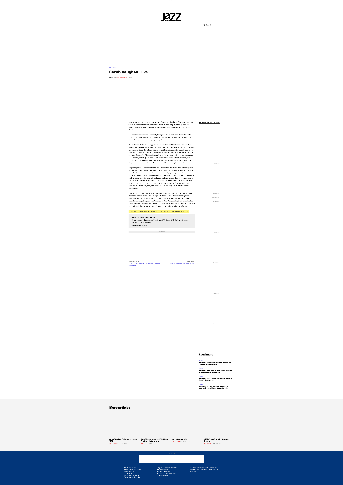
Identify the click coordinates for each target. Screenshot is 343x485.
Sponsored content (163, 469)
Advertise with (133, 469)
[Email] (209, 127)
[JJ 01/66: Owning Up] (187, 423)
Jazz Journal (113, 443)
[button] (206, 25)
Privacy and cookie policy (132, 477)
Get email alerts (129, 473)
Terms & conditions (163, 471)
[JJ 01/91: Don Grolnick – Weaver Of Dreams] (219, 423)
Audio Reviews (145, 437)
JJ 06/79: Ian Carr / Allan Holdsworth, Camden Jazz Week (144, 264)
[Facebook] (205, 127)
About (130, 467)
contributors (132, 475)
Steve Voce (144, 443)
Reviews (201, 360)
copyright (193, 469)
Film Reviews (113, 67)
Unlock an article (162, 475)
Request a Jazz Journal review (167, 467)
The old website (166, 473)
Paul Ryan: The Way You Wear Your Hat (182, 264)
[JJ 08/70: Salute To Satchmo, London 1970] (124, 423)
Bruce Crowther (122, 77)
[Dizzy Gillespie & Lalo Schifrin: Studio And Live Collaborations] (156, 423)
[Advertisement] (171, 6)
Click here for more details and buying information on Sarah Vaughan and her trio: (159, 211)
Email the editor (129, 471)
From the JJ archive (114, 437)
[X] (200, 127)
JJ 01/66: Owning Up (179, 439)
